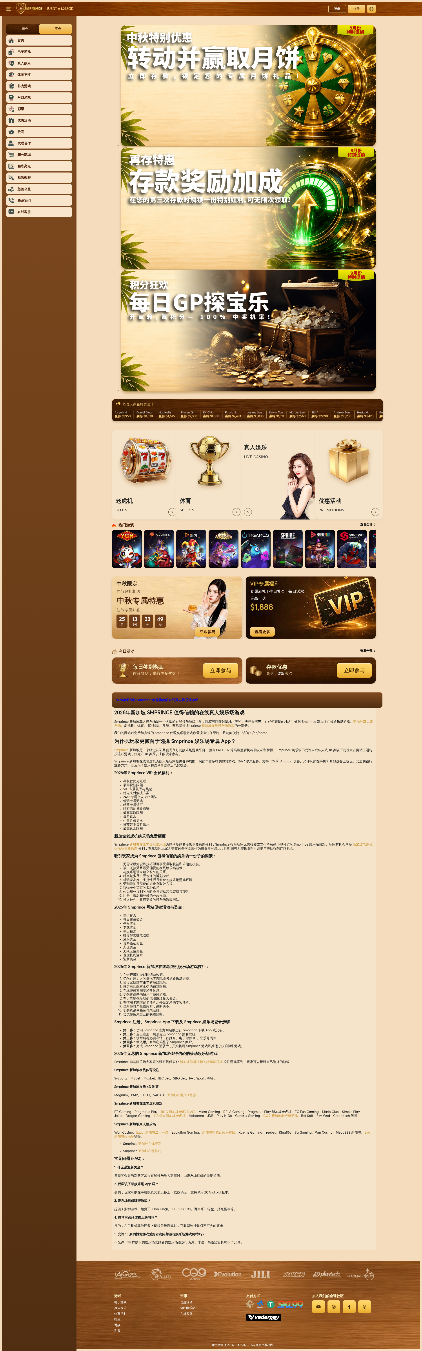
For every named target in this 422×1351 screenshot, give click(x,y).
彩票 (117, 1331)
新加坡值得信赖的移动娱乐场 (201, 1062)
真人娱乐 (120, 1308)
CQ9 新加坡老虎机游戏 (280, 1116)
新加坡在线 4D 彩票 (181, 1095)
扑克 (117, 1319)
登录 (337, 9)
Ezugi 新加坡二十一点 (152, 1132)
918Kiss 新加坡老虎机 (169, 1116)
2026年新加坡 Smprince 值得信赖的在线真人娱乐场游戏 (156, 700)
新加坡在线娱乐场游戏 (218, 725)
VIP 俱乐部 (187, 1308)
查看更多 (262, 632)
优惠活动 (186, 1302)
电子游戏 (120, 1302)
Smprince (121, 750)
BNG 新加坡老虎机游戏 (178, 1112)
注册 (356, 9)
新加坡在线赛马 (149, 1143)
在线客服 (186, 1313)
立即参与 (207, 632)
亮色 (58, 29)
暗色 (25, 29)
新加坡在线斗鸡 (149, 1151)
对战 (117, 1325)
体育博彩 (120, 1313)
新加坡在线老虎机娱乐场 (147, 844)
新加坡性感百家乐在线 (218, 1132)
